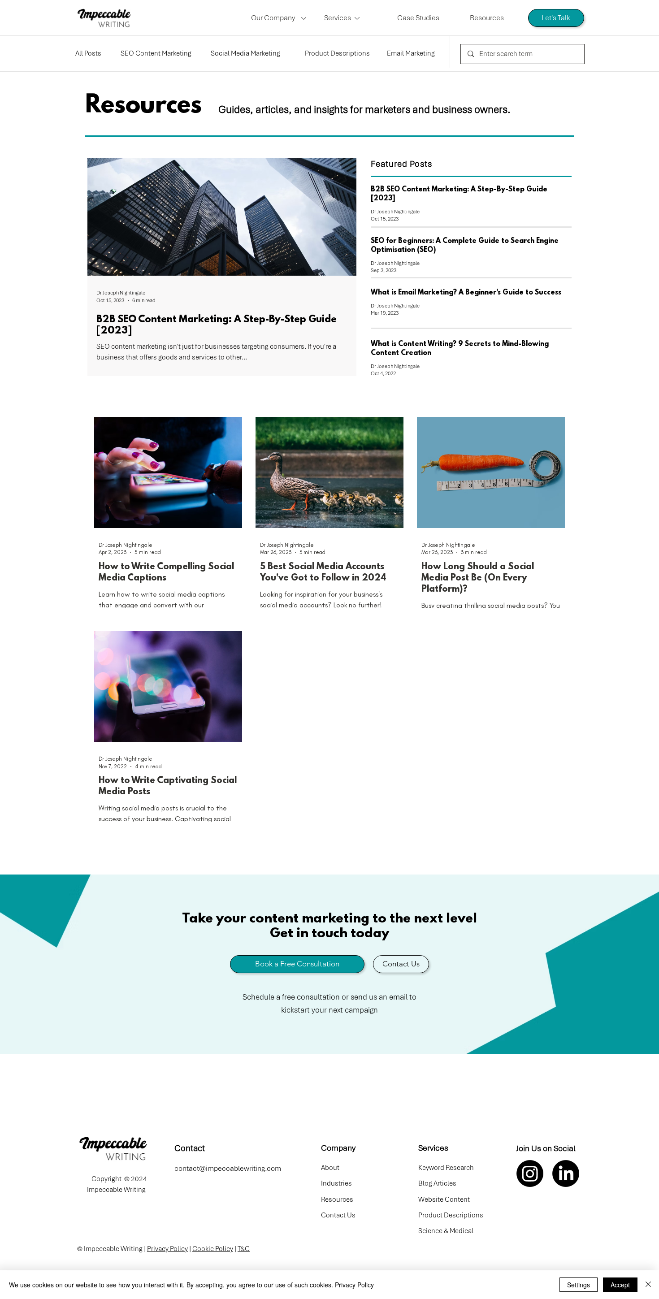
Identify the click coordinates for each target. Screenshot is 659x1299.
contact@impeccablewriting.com (227, 1168)
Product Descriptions (337, 53)
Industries (336, 1183)
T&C (244, 1248)
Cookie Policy (212, 1248)
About (330, 1167)
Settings (578, 1284)
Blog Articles (437, 1183)
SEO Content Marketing (156, 53)
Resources (337, 1199)
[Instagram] (529, 1173)
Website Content (444, 1199)
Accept (620, 1284)
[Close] (648, 1284)
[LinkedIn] (565, 1173)
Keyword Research (446, 1167)
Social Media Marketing (245, 53)
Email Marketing (411, 53)
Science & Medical (445, 1230)
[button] (280, 18)
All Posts (88, 53)
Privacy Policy (167, 1248)
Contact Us (338, 1215)
